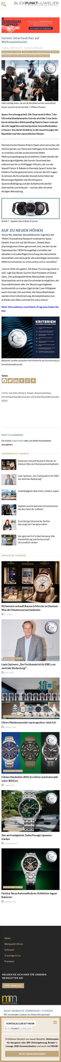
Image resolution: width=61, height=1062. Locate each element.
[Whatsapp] (27, 380)
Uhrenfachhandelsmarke (15, 396)
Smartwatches (9, 56)
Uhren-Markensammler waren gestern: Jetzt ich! (28, 722)
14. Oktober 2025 (10, 727)
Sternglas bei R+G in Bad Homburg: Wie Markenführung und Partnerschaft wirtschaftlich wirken (36, 539)
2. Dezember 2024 (10, 902)
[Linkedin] (16, 380)
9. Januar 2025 (9, 785)
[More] (33, 380)
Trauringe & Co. (12, 955)
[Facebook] (4, 380)
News (7, 938)
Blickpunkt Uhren (11, 52)
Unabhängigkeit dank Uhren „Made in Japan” (38, 491)
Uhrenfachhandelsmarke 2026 (34, 56)
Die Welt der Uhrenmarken (36, 52)
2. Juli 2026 (8, 614)
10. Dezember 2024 (10, 843)
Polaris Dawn (26, 392)
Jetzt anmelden (13, 985)
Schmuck (9, 949)
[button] (55, 1022)
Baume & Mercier (12, 600)
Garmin (54, 52)
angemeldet (18, 440)
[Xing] (21, 380)
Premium (9, 961)
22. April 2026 (9, 673)
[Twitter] (10, 380)
